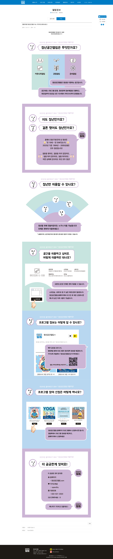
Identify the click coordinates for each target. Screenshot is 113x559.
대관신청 (50, 2)
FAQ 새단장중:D (30, 530)
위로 (101, 24)
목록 (90, 523)
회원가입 (90, 2)
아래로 (103, 24)
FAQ (61, 18)
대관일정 (57, 2)
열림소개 (34, 2)
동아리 (72, 2)
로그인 (85, 2)
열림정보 (65, 2)
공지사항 (52, 18)
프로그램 (42, 2)
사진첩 (79, 2)
